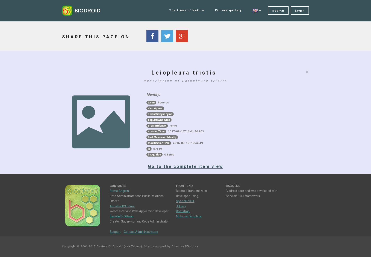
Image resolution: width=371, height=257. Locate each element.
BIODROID (87, 10)
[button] (256, 10)
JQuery (181, 206)
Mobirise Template (188, 216)
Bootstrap (183, 211)
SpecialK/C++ (185, 201)
